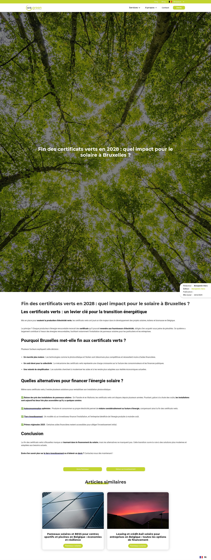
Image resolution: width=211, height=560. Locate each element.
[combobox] (203, 557)
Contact (165, 8)
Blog (163, 2)
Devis (179, 8)
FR (205, 557)
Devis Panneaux (83, 469)
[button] (175, 1)
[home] (34, 8)
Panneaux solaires (73, 546)
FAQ (156, 2)
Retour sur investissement (126, 469)
